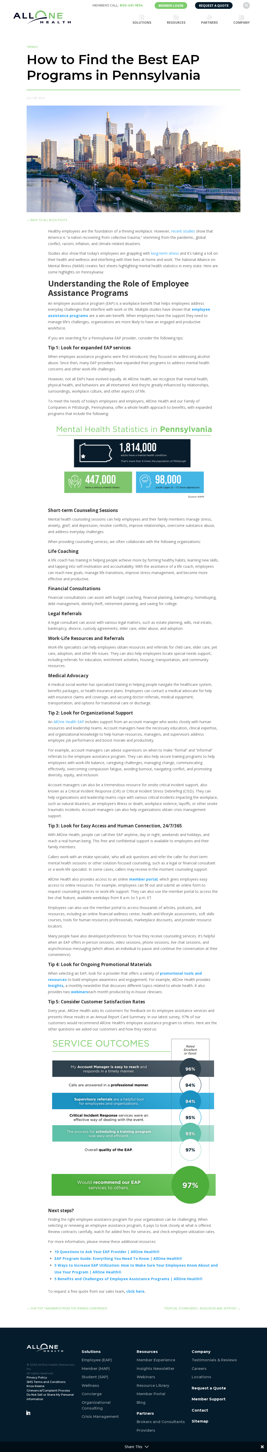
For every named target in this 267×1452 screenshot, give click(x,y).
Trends (32, 47)
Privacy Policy (37, 1377)
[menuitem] (118, 5)
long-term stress (165, 253)
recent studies (183, 231)
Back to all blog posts (47, 220)
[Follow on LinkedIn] (28, 1413)
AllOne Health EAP (68, 721)
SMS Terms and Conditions (46, 1382)
